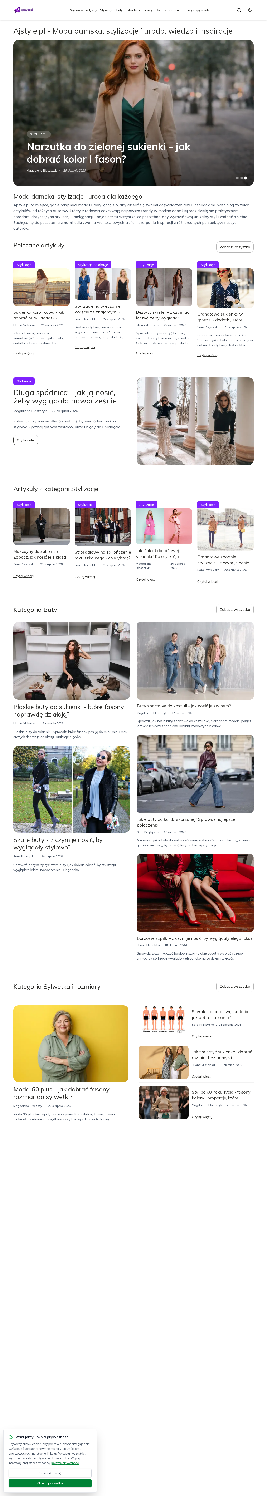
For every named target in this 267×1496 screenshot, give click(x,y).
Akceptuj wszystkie (50, 1483)
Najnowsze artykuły (83, 10)
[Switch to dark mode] (250, 10)
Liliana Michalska (24, 325)
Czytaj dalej (25, 440)
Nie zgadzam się (50, 1473)
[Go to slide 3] (245, 178)
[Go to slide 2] (241, 178)
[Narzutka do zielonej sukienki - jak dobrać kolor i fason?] (133, 113)
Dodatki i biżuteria (168, 10)
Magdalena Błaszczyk (42, 170)
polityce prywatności (65, 1463)
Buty (119, 10)
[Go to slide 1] (237, 178)
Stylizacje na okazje (93, 265)
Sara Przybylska (208, 327)
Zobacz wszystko (235, 246)
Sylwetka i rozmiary (139, 10)
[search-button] (239, 10)
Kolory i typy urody (196, 10)
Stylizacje (106, 10)
